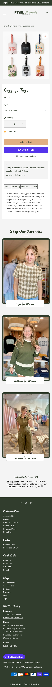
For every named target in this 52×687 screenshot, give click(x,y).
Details (7, 187)
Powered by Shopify (31, 662)
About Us (7, 560)
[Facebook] (20, 503)
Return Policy (9, 526)
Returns (24, 187)
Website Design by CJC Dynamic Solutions (23, 667)
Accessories (8, 586)
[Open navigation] (4, 13)
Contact (33, 187)
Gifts (5, 595)
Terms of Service (31, 684)
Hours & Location (10, 522)
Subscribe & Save (11, 548)
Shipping (16, 187)
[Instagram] (26, 503)
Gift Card (7, 567)
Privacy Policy (16, 684)
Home (5, 26)
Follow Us (7, 563)
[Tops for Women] (26, 271)
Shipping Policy (10, 529)
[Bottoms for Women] (26, 348)
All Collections (9, 582)
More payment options (26, 156)
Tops (5, 598)
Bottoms (6, 589)
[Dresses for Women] (26, 425)
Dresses (6, 592)
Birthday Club (14, 486)
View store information (15, 175)
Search (6, 570)
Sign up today (13, 481)
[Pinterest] (31, 503)
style (6, 104)
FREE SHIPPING (16, 3)
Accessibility (8, 516)
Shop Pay (7, 532)
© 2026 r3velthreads (12, 662)
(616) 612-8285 (10, 646)
